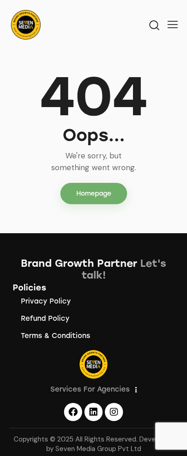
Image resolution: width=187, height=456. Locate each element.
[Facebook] (73, 412)
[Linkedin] (93, 412)
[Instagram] (114, 412)
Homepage (93, 193)
